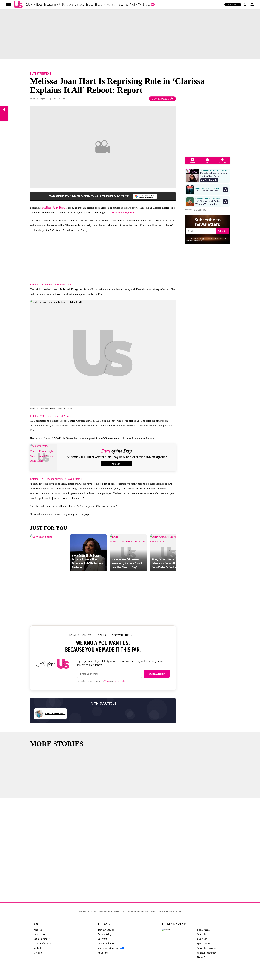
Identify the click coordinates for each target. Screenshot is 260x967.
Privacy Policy (120, 681)
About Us (38, 930)
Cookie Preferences (107, 943)
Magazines (122, 4)
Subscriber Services (206, 948)
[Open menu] (8, 4)
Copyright (102, 939)
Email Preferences (42, 943)
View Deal (116, 464)
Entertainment (52, 4)
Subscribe (233, 4)
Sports (89, 4)
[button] (245, 4)
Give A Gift (202, 939)
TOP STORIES (160, 98)
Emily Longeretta (40, 99)
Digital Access (203, 930)
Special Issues (204, 943)
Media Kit (38, 948)
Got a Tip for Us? (42, 939)
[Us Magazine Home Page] (18, 4)
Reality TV (135, 4)
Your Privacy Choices (108, 948)
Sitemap (38, 952)
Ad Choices (103, 952)
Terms (107, 681)
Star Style (67, 4)
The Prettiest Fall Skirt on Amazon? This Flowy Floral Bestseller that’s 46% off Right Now (116, 457)
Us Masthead (40, 934)
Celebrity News (34, 4)
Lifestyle (79, 4)
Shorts (146, 4)
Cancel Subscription (206, 952)
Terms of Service (106, 930)
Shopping (100, 4)
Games (111, 4)
